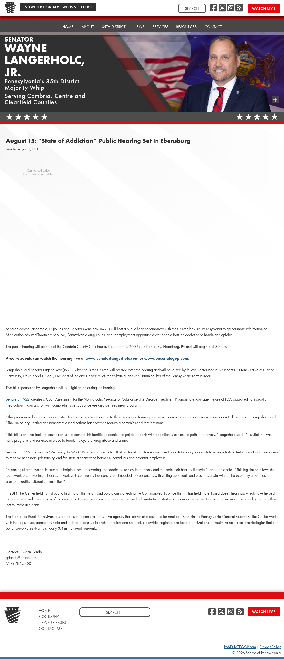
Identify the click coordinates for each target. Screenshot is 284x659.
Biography (49, 616)
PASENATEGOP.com (240, 646)
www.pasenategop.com (166, 358)
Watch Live (264, 8)
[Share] (275, 99)
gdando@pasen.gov (21, 557)
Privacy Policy (270, 646)
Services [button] (160, 26)
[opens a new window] (275, 91)
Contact (213, 26)
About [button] (88, 26)
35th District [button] (114, 26)
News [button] (139, 26)
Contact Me (50, 628)
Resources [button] (186, 26)
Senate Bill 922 (17, 399)
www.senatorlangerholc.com (111, 358)
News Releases (52, 622)
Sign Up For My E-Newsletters (58, 7)
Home (68, 26)
